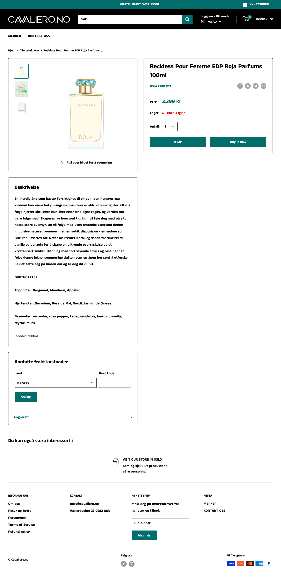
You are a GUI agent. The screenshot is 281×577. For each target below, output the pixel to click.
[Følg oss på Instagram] (132, 564)
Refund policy (19, 531)
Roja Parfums (160, 86)
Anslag (26, 396)
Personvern (17, 517)
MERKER (14, 35)
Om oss (14, 503)
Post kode (106, 373)
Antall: (155, 126)
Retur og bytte (19, 510)
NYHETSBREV (259, 4)
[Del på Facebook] (240, 86)
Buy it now (238, 142)
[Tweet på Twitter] (256, 86)
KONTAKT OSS (39, 35)
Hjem (11, 50)
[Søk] (187, 19)
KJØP (178, 142)
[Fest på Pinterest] (248, 86)
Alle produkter (29, 50)
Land (18, 373)
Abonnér (144, 535)
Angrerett (21, 417)
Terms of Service (21, 524)
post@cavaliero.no (84, 503)
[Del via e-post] (263, 86)
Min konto (209, 21)
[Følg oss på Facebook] (124, 564)
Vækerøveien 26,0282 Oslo (90, 510)
